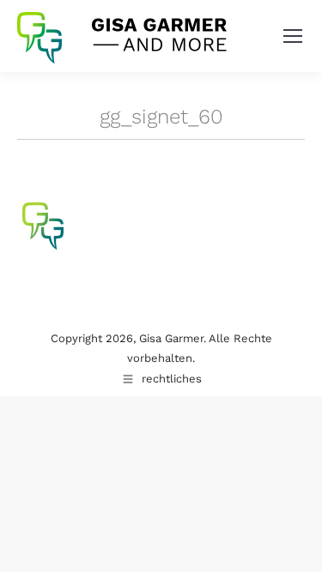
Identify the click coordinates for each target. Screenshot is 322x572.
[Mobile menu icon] (293, 36)
